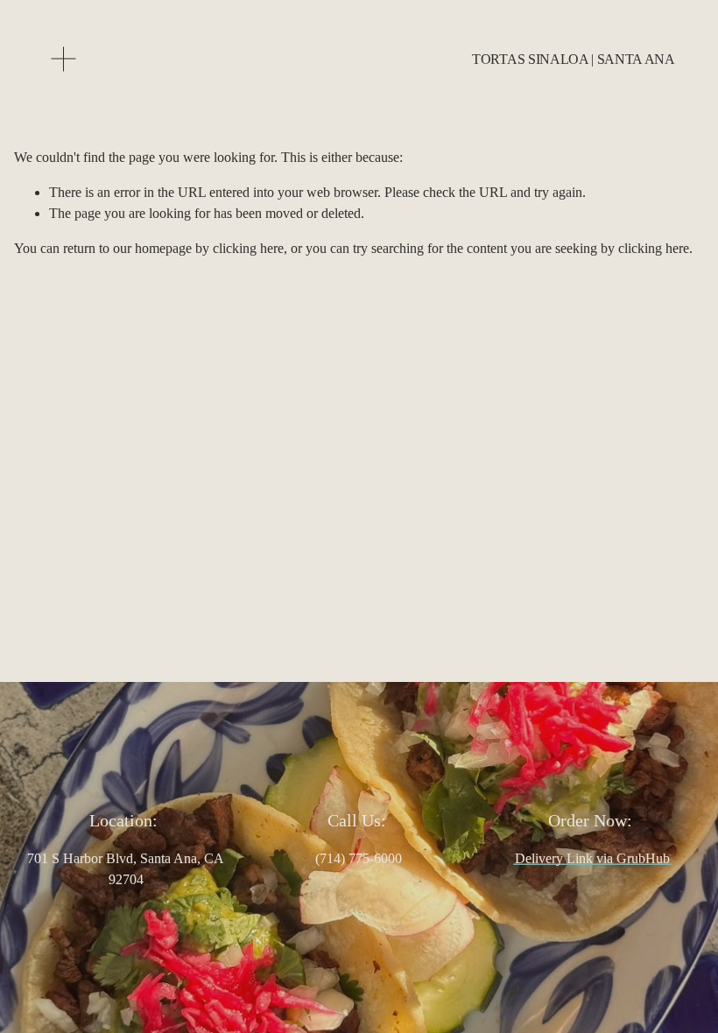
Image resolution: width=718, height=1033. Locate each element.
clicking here (248, 248)
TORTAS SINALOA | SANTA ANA (573, 59)
